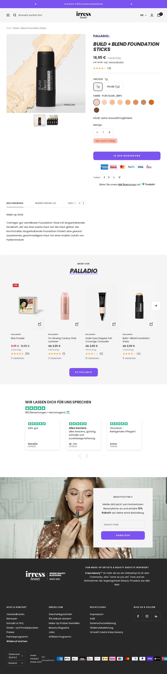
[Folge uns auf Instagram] (147, 616)
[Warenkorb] (158, 15)
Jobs (52, 632)
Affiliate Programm (60, 636)
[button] (39, 120)
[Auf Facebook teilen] (104, 177)
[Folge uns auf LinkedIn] (156, 616)
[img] (85, 408)
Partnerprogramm (17, 636)
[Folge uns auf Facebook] (138, 616)
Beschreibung (15, 203)
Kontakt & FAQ (15, 623)
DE (141, 15)
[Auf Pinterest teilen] (109, 177)
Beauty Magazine (59, 627)
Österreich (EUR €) (14, 656)
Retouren (12, 618)
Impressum (96, 614)
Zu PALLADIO (83, 372)
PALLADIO (101, 36)
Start (9, 28)
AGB (92, 618)
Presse (10, 632)
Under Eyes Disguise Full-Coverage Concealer (99, 340)
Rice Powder (18, 338)
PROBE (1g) (113, 86)
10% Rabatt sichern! (60, 618)
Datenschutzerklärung (103, 623)
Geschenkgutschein (60, 614)
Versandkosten (116, 62)
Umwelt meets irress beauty (106, 632)
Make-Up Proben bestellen (64, 623)
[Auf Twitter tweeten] (114, 177)
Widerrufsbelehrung (101, 627)
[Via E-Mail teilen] (119, 177)
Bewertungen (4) (45, 203)
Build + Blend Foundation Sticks (136, 340)
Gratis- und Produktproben (22, 627)
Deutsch (12, 663)
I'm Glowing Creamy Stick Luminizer (62, 340)
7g (97, 86)
